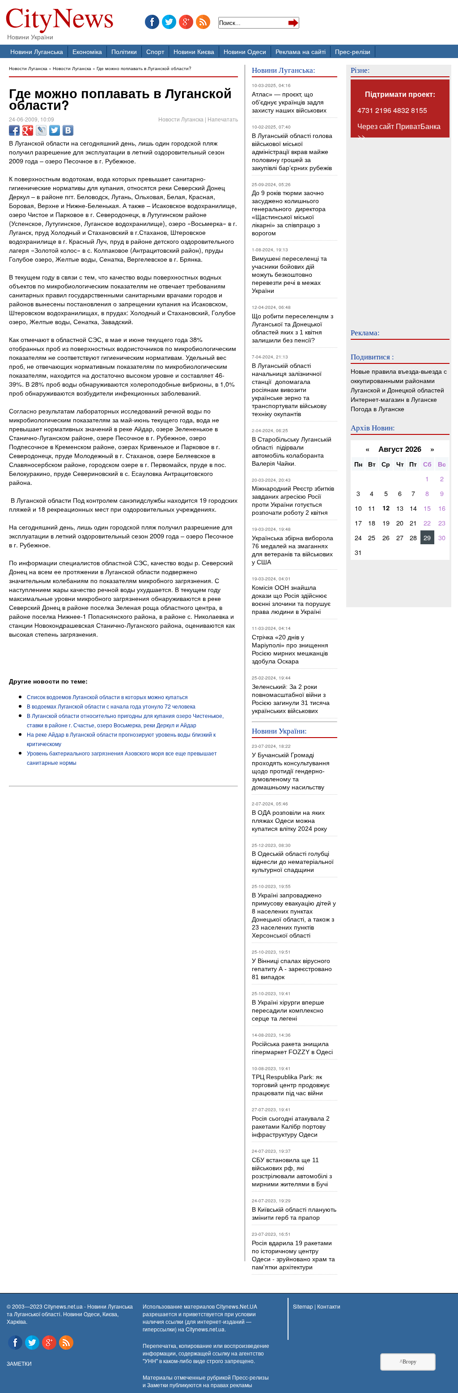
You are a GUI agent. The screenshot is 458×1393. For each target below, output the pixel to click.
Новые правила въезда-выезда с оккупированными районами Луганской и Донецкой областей (399, 380)
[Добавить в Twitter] (54, 130)
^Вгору (408, 1362)
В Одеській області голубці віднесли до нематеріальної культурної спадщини (293, 861)
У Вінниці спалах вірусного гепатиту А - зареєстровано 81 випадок (292, 968)
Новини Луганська (36, 51)
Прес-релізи (352, 51)
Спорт (155, 51)
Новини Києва (194, 51)
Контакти (328, 1306)
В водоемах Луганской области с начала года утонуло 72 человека (111, 706)
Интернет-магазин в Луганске (394, 399)
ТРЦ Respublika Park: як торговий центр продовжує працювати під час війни (291, 1085)
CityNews (59, 18)
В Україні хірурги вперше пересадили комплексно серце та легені (288, 1010)
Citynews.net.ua (205, 1329)
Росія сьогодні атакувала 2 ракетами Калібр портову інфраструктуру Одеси (291, 1126)
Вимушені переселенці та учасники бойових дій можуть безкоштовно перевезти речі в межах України (289, 274)
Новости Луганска (28, 68)
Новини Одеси (245, 51)
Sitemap (303, 1306)
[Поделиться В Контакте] (68, 130)
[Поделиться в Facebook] (14, 130)
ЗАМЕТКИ (19, 1363)
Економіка (87, 51)
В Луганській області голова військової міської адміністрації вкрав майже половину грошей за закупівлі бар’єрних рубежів (292, 151)
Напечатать (223, 119)
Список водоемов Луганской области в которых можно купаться (107, 697)
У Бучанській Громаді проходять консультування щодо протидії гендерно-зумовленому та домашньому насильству (291, 771)
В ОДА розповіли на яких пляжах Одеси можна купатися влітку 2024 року (289, 820)
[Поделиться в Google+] (27, 130)
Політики (124, 51)
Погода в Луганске (377, 408)
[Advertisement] (113, 651)
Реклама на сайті (301, 51)
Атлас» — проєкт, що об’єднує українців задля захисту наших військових (289, 102)
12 (386, 507)
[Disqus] (123, 910)
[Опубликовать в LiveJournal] (41, 130)
